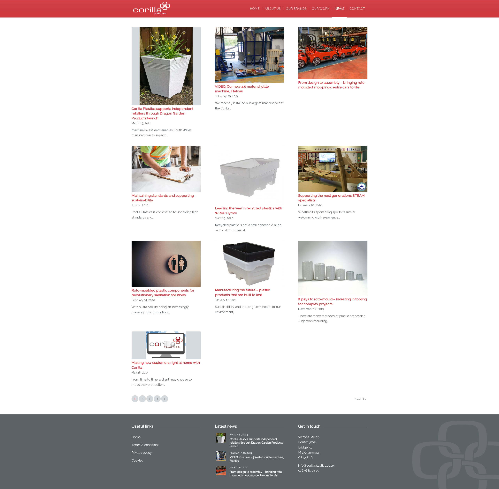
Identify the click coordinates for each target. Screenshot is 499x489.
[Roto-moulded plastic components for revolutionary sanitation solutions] (166, 264)
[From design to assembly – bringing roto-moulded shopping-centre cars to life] (332, 53)
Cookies (137, 460)
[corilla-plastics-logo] (152, 8)
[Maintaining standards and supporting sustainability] (166, 169)
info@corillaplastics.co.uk (316, 465)
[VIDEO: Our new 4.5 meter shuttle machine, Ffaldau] (249, 55)
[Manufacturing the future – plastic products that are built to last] (249, 264)
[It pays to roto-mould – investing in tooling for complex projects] (332, 268)
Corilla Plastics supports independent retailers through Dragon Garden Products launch (162, 113)
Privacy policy (142, 453)
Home (136, 437)
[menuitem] (254, 8)
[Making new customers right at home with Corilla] (166, 345)
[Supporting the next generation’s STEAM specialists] (332, 169)
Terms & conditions (145, 445)
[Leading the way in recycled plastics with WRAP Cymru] (249, 175)
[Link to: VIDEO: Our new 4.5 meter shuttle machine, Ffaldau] (221, 456)
